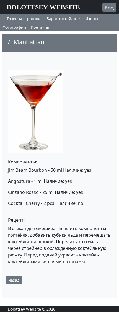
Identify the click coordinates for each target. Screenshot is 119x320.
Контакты (40, 27)
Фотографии (14, 27)
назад (13, 280)
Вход (109, 7)
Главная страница (24, 18)
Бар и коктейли (61, 18)
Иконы (91, 18)
